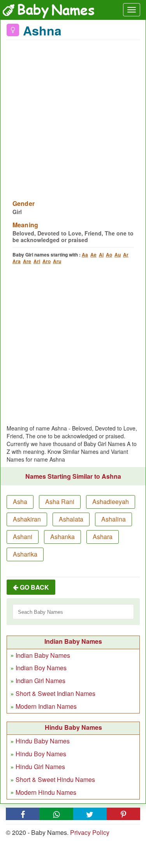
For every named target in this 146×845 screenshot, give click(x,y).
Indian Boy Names (41, 667)
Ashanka (62, 536)
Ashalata (71, 519)
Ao (109, 254)
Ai (101, 254)
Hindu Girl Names (40, 766)
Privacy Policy (89, 832)
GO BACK (33, 587)
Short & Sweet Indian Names (55, 693)
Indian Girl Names (40, 680)
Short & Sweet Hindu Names (55, 779)
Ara (16, 261)
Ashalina (113, 519)
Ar (125, 254)
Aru (57, 261)
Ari (36, 261)
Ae (93, 254)
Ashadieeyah (110, 501)
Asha (20, 501)
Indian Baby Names (43, 655)
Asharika (25, 554)
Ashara (103, 536)
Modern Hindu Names (46, 792)
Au (117, 254)
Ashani (22, 536)
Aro (46, 261)
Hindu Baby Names (43, 740)
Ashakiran (27, 519)
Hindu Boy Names (41, 753)
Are (27, 261)
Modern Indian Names (46, 706)
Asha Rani (59, 501)
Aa (85, 254)
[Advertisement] (73, 115)
